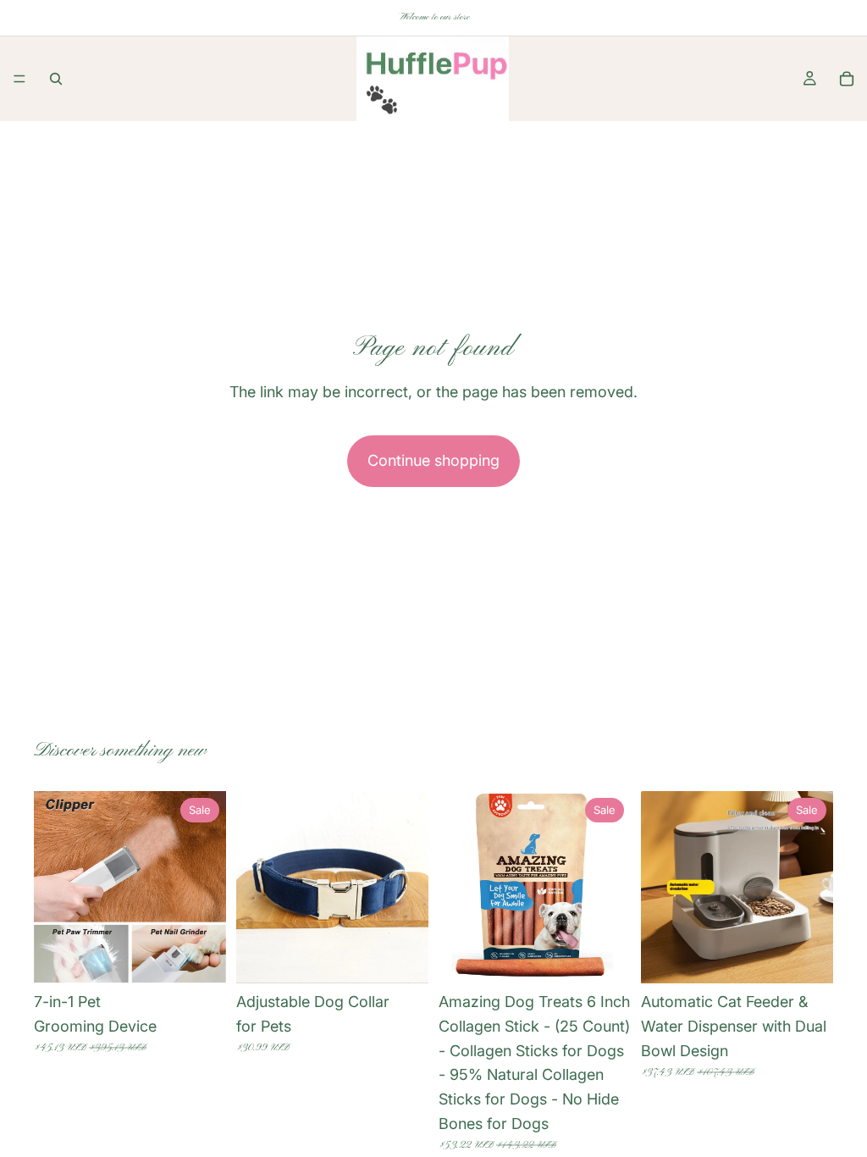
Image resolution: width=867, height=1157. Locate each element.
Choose (214, 957)
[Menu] (19, 78)
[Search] (56, 78)
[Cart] (846, 78)
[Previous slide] (52, 887)
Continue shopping (433, 460)
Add (619, 957)
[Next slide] (207, 887)
